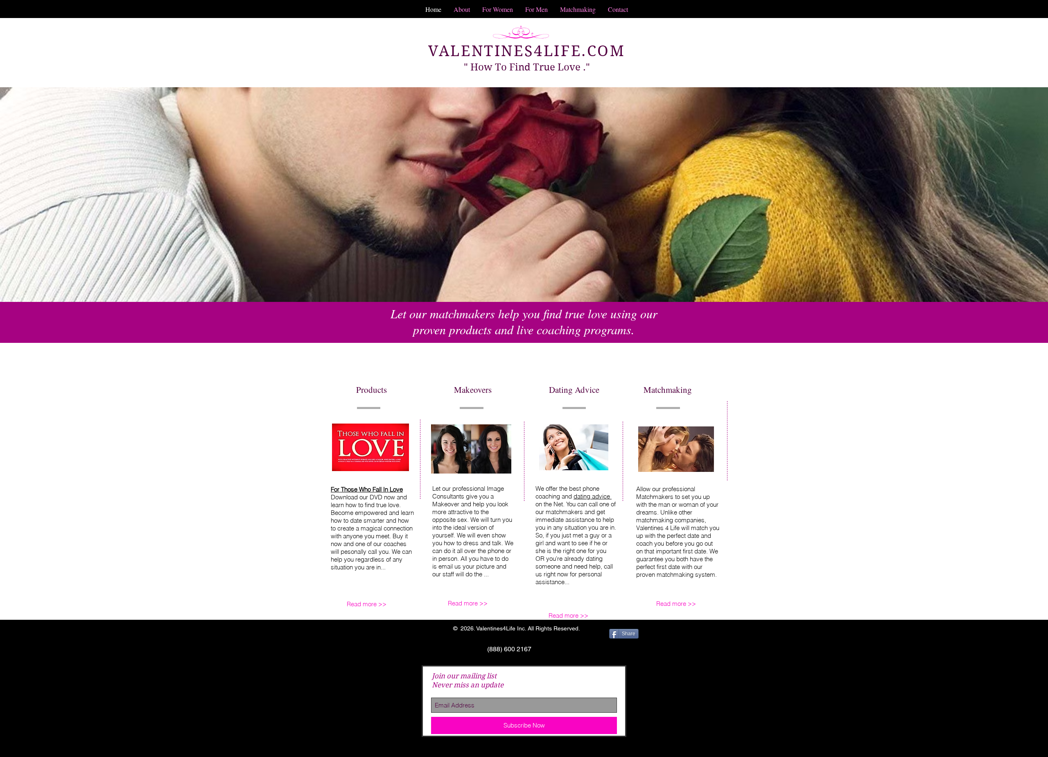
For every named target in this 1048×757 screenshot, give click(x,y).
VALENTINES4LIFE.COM (526, 51)
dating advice (593, 496)
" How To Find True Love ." (527, 67)
